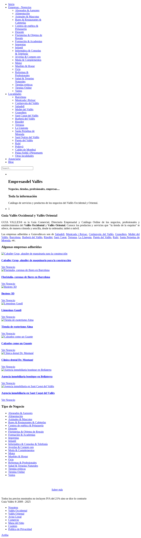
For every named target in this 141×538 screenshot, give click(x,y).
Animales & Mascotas (27, 16)
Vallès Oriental (16, 513)
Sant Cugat (60, 237)
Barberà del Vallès (25, 118)
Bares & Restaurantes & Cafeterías (27, 422)
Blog (11, 162)
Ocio (17, 69)
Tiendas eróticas (23, 84)
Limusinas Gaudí (11, 310)
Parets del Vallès (24, 140)
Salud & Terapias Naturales (24, 80)
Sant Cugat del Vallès (26, 115)
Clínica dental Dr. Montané (17, 359)
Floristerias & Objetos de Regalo (26, 431)
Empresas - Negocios (19, 7)
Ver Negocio (8, 267)
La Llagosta (21, 128)
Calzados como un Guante (16, 343)
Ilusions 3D (7, 293)
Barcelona (20, 97)
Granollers (20, 112)
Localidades (14, 93)
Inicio (11, 4)
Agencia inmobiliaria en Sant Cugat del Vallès (28, 393)
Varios (18, 90)
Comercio (13, 519)
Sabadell (19, 106)
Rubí (17, 143)
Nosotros (13, 507)
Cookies (12, 526)
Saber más (57, 489)
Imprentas (20, 44)
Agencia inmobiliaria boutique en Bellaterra (26, 376)
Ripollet (19, 121)
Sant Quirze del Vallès (27, 137)
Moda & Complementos (28, 59)
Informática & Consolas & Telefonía (28, 444)
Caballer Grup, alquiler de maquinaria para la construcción (36, 260)
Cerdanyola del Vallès (27, 103)
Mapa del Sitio (16, 522)
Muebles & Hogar (25, 66)
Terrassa (19, 124)
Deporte (19, 32)
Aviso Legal (14, 516)
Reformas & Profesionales (22, 74)
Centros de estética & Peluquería (26, 425)
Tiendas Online (23, 87)
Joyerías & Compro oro (28, 56)
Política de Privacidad (20, 529)
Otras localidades (24, 155)
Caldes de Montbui (25, 149)
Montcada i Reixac (25, 100)
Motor (18, 63)
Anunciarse (14, 158)
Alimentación (22, 13)
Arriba (4, 535)
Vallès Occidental (17, 510)
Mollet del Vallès (24, 109)
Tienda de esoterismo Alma (17, 326)
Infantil (19, 47)
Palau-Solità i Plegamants (29, 152)
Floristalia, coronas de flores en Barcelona (25, 277)
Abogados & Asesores (27, 10)
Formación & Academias (28, 41)
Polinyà (19, 146)
